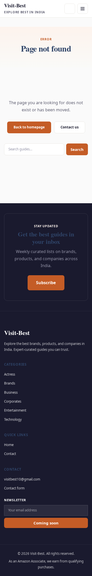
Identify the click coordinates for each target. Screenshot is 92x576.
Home (9, 444)
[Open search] (69, 9)
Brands (9, 383)
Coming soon (46, 522)
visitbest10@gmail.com (22, 479)
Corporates (12, 401)
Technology (13, 419)
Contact (10, 453)
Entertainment (15, 410)
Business (11, 392)
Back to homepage (29, 127)
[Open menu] (82, 9)
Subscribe (46, 282)
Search (77, 149)
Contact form (14, 488)
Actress (9, 374)
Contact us (70, 127)
